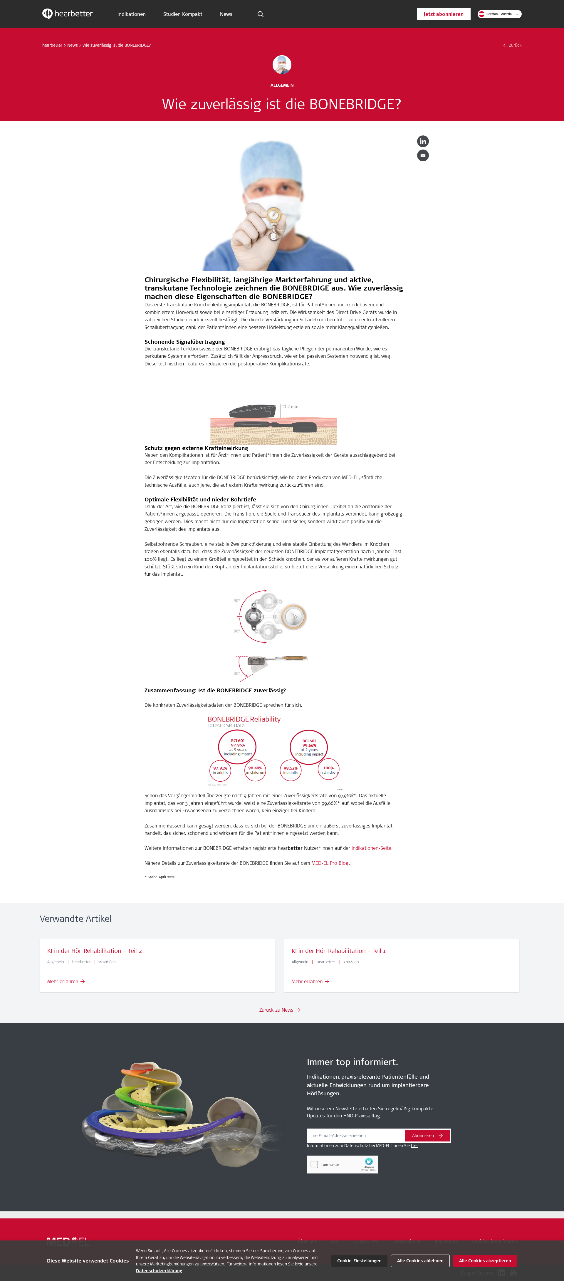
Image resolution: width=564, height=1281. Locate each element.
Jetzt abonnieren (444, 14)
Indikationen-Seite (371, 848)
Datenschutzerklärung (159, 1271)
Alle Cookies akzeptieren (485, 1261)
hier (414, 1146)
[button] (500, 14)
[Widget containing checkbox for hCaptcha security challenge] (342, 1164)
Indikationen (132, 14)
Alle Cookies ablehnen (420, 1261)
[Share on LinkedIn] (423, 141)
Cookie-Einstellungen (359, 1261)
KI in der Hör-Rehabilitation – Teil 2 (94, 951)
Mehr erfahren (62, 981)
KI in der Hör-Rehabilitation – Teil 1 (339, 951)
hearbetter (52, 45)
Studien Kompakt (182, 14)
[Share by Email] (423, 155)
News (226, 14)
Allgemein (282, 85)
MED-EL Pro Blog (330, 863)
